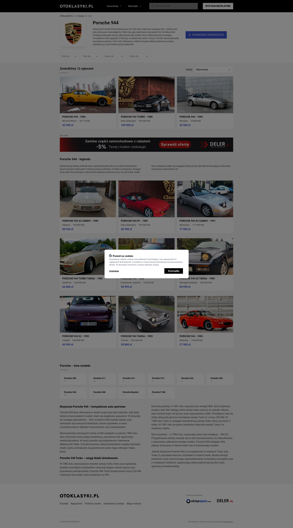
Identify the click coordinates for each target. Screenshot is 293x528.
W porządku (173, 271)
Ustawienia (114, 271)
